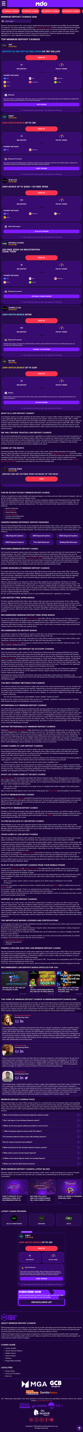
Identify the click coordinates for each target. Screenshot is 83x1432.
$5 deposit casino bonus (60, 453)
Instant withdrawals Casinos (17, 730)
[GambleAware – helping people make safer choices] (48, 1392)
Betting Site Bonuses (68, 542)
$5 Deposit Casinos (30, 11)
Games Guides (10, 1356)
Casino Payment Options (13, 1351)
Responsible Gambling (13, 1361)
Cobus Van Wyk (20, 1045)
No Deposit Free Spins (34, 558)
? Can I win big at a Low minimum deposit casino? (21, 1120)
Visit (41, 479)
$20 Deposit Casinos (71, 11)
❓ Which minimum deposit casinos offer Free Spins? (22, 1131)
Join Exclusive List (41, 1302)
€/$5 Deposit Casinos (41, 536)
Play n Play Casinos (8, 658)
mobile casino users (31, 868)
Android (3, 887)
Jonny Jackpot (33, 618)
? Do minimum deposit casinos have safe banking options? (24, 1136)
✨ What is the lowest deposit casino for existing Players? (23, 1158)
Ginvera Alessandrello (23, 1015)
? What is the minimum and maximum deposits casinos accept (25, 1115)
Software (8, 1358)
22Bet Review (41, 168)
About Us (8, 1376)
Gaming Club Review (41, 349)
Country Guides (10, 1348)
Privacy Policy (10, 1371)
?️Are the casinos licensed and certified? (17, 1142)
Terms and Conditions (12, 1373)
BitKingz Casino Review (41, 296)
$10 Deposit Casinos (50, 11)
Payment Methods (11, 514)
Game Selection (10, 510)
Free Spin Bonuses (41, 542)
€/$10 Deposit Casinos (68, 536)
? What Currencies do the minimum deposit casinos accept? (24, 1147)
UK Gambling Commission (14, 940)
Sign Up (41, 57)
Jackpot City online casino (12, 643)
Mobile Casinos (10, 1353)
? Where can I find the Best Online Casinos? (18, 1164)
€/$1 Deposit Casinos (14, 536)
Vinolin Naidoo (20, 1072)
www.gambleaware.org (44, 1400)
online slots (53, 791)
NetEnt (50, 815)
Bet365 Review (41, 402)
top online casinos (28, 852)
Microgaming (19, 798)
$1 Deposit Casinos (11, 11)
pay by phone (16, 868)
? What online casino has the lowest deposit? (19, 1153)
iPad (55, 885)
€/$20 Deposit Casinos (14, 542)
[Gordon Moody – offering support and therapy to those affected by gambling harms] (32, 1392)
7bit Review (41, 104)
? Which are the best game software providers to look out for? (25, 1126)
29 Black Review (41, 231)
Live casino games (7, 778)
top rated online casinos (43, 27)
